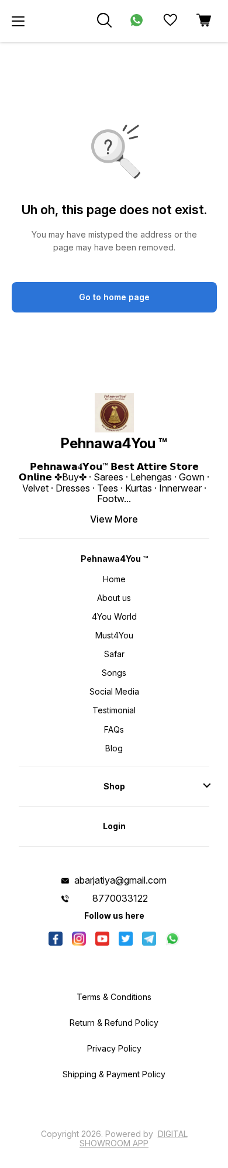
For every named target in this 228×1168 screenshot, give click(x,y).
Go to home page (114, 297)
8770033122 (120, 898)
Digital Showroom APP (134, 1138)
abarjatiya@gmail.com (120, 880)
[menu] (18, 21)
